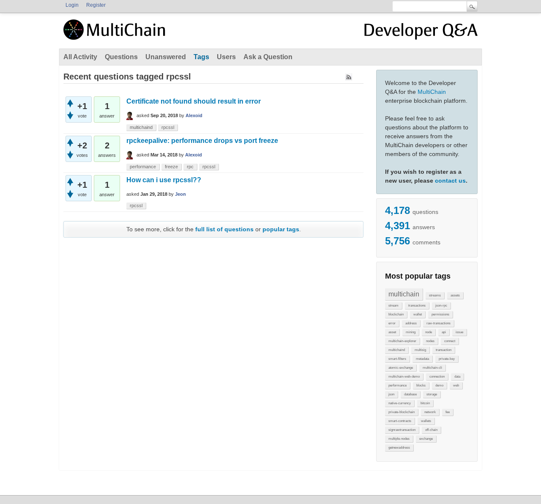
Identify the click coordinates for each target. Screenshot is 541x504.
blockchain (396, 314)
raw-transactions (438, 323)
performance (397, 385)
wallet (417, 314)
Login (72, 5)
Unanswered (165, 56)
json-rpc (441, 305)
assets (455, 295)
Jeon (180, 194)
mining (410, 332)
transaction (443, 350)
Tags (201, 56)
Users (226, 56)
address (411, 323)
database (410, 394)
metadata (422, 359)
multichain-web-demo (404, 376)
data (457, 376)
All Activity (80, 56)
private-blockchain (401, 412)
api (444, 332)
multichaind (396, 350)
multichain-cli (432, 368)
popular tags (280, 229)
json (391, 394)
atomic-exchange (400, 368)
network (430, 412)
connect (449, 341)
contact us (450, 180)
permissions (440, 314)
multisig (420, 350)
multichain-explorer (402, 341)
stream (393, 305)
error (392, 323)
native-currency (399, 403)
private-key (447, 359)
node (428, 332)
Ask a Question (267, 56)
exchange (426, 439)
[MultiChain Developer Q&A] (421, 33)
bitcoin (425, 403)
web (456, 385)
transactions (417, 305)
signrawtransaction (401, 430)
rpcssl (167, 127)
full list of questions (224, 229)
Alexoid (194, 115)
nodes (430, 341)
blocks (421, 385)
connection (437, 376)
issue (459, 332)
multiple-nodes (399, 439)
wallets (426, 421)
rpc (190, 166)
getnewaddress (399, 447)
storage (431, 394)
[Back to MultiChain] (115, 34)
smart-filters (397, 359)
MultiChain (432, 91)
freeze (171, 166)
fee (447, 412)
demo (439, 385)
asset (392, 332)
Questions (121, 56)
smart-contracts (399, 421)
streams (435, 295)
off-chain (431, 430)
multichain (403, 294)
